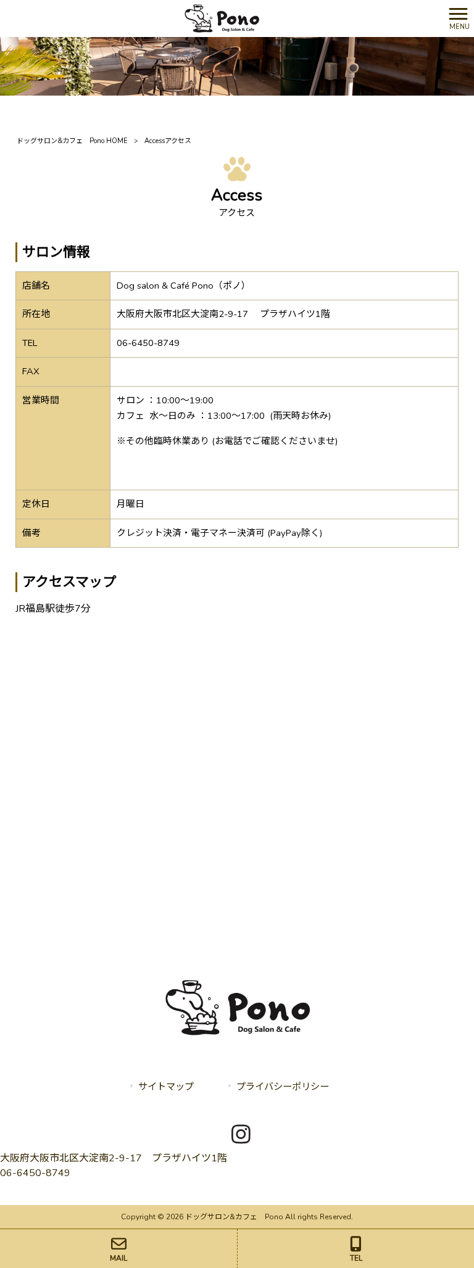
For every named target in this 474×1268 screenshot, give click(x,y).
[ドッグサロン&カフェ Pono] (221, 18)
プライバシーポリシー (282, 1087)
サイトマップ (166, 1087)
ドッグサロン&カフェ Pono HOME (72, 141)
